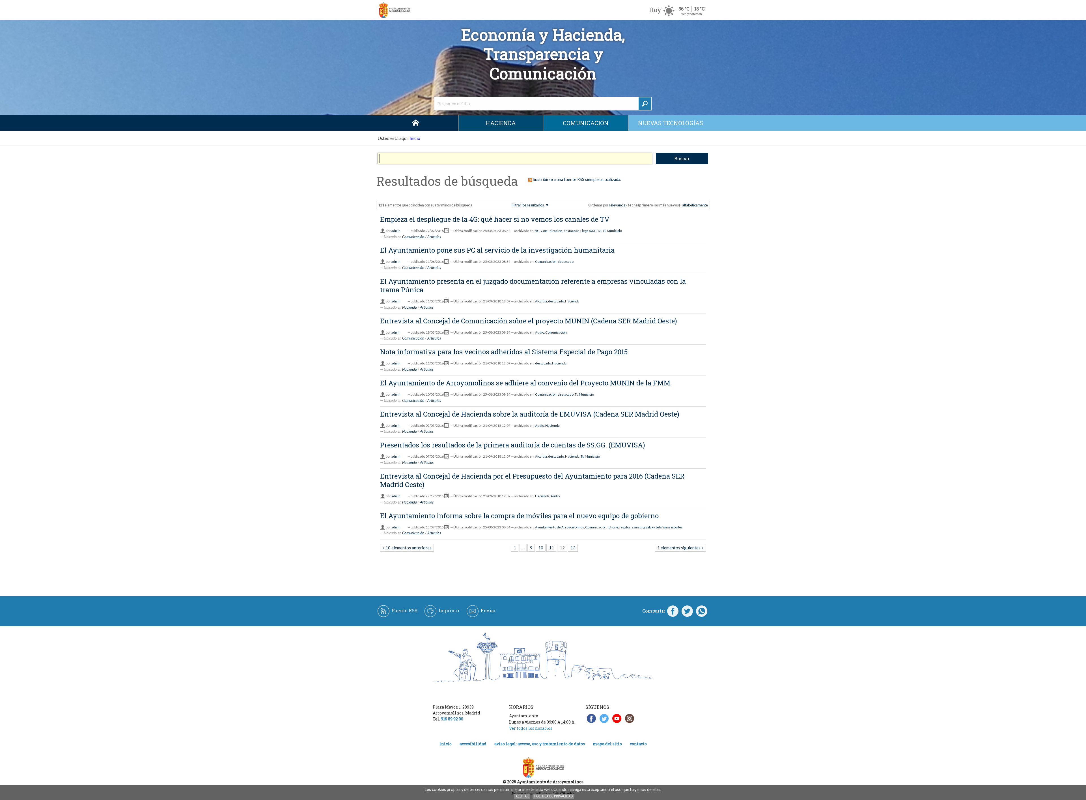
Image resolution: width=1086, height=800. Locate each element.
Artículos (434, 236)
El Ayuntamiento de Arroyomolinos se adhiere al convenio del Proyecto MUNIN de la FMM (525, 382)
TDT (599, 230)
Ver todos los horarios (530, 728)
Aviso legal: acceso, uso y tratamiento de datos (539, 743)
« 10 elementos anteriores (407, 547)
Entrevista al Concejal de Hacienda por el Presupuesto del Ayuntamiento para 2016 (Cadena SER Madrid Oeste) (532, 480)
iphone (613, 527)
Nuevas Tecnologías (670, 123)
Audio (539, 332)
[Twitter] (687, 610)
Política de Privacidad (553, 796)
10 (540, 547)
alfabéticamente (695, 205)
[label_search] (645, 103)
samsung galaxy (643, 527)
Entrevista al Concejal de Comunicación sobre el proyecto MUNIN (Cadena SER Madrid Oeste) (528, 320)
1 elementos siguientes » (680, 547)
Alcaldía (541, 301)
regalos (625, 527)
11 (551, 547)
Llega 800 (587, 230)
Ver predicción (691, 14)
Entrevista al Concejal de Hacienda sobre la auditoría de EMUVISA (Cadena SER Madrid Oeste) (529, 414)
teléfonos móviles (669, 527)
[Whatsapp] (701, 610)
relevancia (617, 205)
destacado (571, 230)
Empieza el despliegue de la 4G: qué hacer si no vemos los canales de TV (494, 219)
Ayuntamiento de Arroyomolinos (559, 527)
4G (537, 230)
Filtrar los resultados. (528, 205)
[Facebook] (672, 610)
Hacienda (501, 123)
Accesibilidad (473, 743)
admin (395, 230)
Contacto (638, 743)
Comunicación (586, 123)
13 (573, 547)
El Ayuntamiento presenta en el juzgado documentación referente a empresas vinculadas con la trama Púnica (533, 285)
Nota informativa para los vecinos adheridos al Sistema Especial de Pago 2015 (504, 351)
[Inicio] (394, 10)
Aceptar (522, 796)
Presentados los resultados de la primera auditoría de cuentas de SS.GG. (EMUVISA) (512, 444)
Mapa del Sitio (607, 743)
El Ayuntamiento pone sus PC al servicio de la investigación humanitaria (497, 250)
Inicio (415, 123)
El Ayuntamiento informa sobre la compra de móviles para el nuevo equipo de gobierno (519, 515)
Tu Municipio (612, 230)
